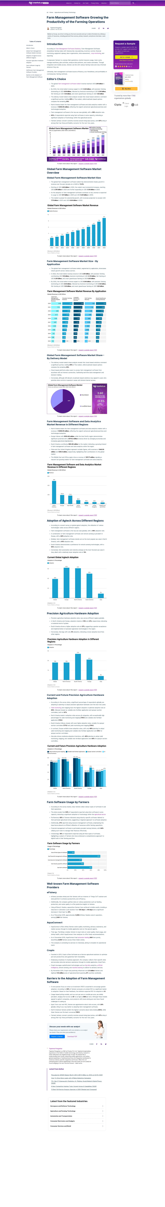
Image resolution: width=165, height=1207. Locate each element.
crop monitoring (96, 53)
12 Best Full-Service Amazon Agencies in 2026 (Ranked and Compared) (74, 1089)
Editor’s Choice (30, 48)
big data (87, 965)
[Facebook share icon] (99, 28)
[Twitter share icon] (108, 28)
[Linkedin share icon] (103, 28)
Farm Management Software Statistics (68, 49)
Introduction (29, 45)
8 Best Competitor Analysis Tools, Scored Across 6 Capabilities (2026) (74, 1086)
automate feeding (83, 937)
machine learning (77, 967)
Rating (127, 79)
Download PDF (72, 1036)
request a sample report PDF (88, 163)
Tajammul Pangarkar (56, 27)
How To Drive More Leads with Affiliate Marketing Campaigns (71, 1078)
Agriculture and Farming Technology (65, 12)
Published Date (129, 75)
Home (51, 12)
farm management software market (69, 84)
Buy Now (126, 89)
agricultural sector (100, 814)
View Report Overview (126, 60)
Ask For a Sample (125, 57)
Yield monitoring (56, 708)
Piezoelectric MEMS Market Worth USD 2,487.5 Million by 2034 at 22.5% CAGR (77, 1075)
